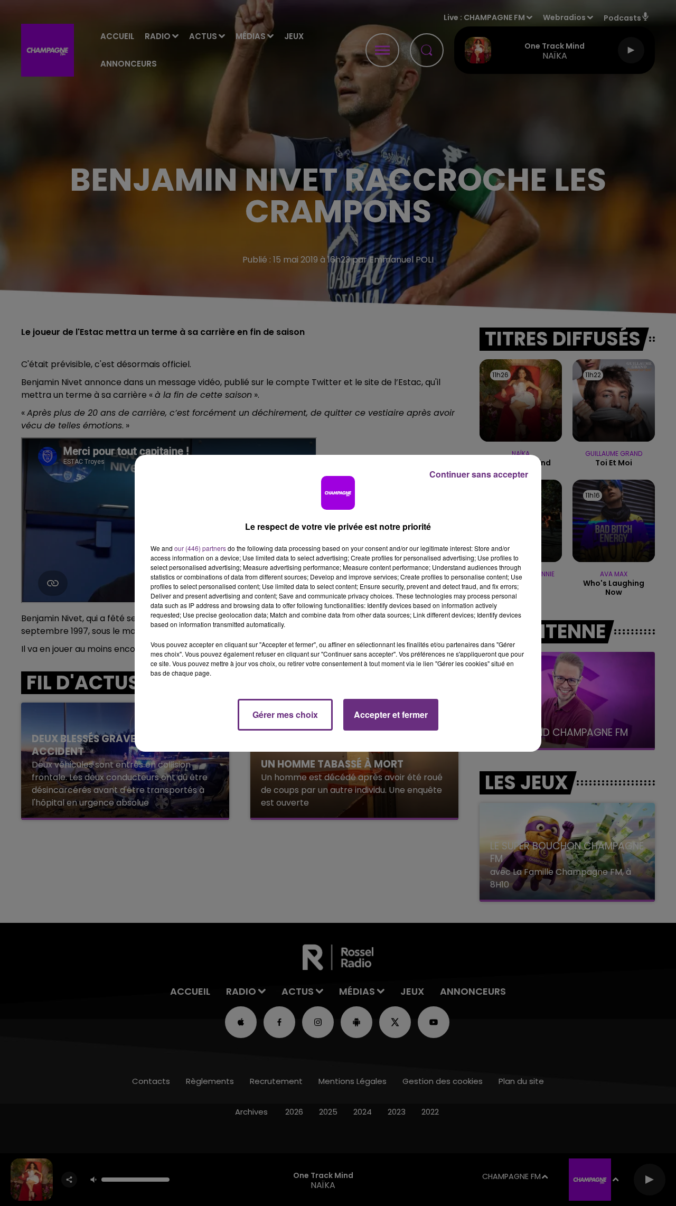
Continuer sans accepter (478, 474)
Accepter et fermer (391, 714)
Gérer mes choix (285, 714)
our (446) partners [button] (200, 548)
